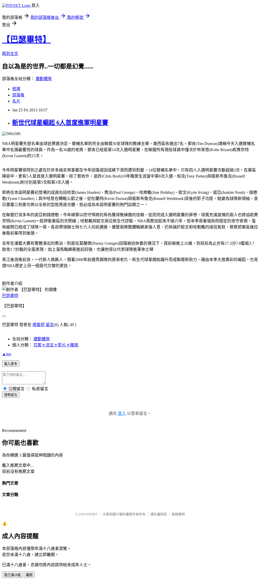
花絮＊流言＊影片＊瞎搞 (56, 345)
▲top (6, 354)
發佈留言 (10, 395)
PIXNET (92, 514)
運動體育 (44, 79)
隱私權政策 (158, 514)
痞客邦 (38, 325)
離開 (29, 575)
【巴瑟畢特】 (26, 39)
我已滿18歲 (12, 575)
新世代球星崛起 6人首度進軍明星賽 (60, 122)
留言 (50, 325)
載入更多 (10, 364)
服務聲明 (178, 514)
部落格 (18, 95)
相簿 (16, 89)
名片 (16, 101)
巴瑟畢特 (10, 296)
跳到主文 (10, 53)
